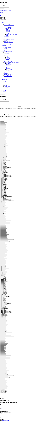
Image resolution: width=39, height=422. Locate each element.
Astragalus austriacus (4, 382)
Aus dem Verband (7, 24)
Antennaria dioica (3, 191)
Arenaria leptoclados (3, 208)
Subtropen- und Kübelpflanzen (8, 74)
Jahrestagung (8, 30)
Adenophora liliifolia (3, 266)
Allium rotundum (3, 165)
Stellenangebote (6, 36)
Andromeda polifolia (3, 184)
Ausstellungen (8, 31)
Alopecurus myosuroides (4, 172)
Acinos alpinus (3, 264)
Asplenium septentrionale (4, 376)
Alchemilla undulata (3, 156)
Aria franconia (3, 215)
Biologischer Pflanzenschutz (8, 61)
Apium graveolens (3, 198)
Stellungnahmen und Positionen (9, 39)
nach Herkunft (4, 102)
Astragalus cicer (3, 383)
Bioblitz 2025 (8, 26)
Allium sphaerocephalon (4, 168)
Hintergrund (8, 65)
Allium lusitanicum (3, 162)
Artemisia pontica (3, 365)
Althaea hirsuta (3, 173)
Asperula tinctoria (3, 369)
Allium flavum (3, 161)
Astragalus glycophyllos (4, 250)
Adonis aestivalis (3, 267)
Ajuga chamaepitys (3, 140)
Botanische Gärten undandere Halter (9, 68)
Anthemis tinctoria (3, 192)
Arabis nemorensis (3, 205)
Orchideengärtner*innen (7, 75)
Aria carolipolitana (3, 211)
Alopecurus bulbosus (4, 171)
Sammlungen (6, 50)
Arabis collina (2, 204)
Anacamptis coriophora (4, 178)
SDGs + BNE (8, 57)
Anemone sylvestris (3, 189)
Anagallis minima (3, 181)
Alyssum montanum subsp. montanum (6, 176)
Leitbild (7, 56)
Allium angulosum (3, 159)
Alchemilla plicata (3, 152)
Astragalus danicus (3, 384)
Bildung (5, 48)
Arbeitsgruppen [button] (4, 51)
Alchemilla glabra (3, 147)
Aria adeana (2, 210)
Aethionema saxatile (3, 135)
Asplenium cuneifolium (4, 373)
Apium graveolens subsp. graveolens (6, 199)
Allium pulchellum (3, 164)
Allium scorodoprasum (4, 166)
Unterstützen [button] (4, 83)
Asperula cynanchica (4, 368)
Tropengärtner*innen (7, 77)
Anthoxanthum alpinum (4, 195)
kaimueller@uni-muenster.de (5, 420)
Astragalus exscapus (4, 249)
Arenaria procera (3, 209)
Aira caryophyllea (3, 138)
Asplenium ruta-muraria (4, 374)
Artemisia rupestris (3, 366)
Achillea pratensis (3, 260)
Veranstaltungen (6, 25)
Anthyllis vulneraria (3, 197)
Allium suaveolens (3, 170)
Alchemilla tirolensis (3, 155)
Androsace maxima (3, 187)
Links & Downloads (9, 69)
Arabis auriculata (3, 202)
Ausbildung (6, 49)
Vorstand (5, 40)
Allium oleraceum (3, 163)
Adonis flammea (3, 269)
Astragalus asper (3, 381)
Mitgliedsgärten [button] (4, 79)
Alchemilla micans (3, 150)
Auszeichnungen (6, 42)
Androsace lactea (3, 186)
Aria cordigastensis (3, 213)
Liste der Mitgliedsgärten (8, 82)
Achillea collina (3, 259)
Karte (5, 81)
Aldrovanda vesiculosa (4, 157)
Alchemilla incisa (3, 149)
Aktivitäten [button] (4, 45)
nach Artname (4, 99)
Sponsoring (6, 87)
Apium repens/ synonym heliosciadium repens (7, 200)
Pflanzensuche (3, 94)
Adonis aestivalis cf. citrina (4, 268)
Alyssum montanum (3, 174)
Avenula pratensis (3, 256)
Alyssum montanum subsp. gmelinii (6, 175)
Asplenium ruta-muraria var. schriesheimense (7, 375)
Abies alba (2, 257)
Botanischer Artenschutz (8, 62)
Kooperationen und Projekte (8, 44)
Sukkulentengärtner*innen (8, 76)
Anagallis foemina (3, 180)
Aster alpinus (2, 378)
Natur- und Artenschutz (7, 47)
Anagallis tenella (3, 182)
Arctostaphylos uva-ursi (4, 207)
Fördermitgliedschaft (7, 86)
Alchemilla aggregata (4, 143)
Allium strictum (3, 169)
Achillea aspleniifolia (3, 258)
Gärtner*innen (6, 72)
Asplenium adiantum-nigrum (4, 370)
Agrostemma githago (3, 136)
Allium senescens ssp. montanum (5, 167)
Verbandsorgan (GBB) (7, 41)
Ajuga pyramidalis (3, 142)
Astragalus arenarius (3, 380)
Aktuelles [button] (3, 22)
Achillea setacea (3, 262)
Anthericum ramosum (4, 194)
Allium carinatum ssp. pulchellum (5, 160)
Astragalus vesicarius (4, 252)
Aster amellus (3, 379)
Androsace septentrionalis (4, 188)
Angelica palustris (3, 190)
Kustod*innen (6, 73)
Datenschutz (4, 91)
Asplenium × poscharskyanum (5, 377)
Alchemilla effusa (3, 146)
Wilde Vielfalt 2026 (9, 27)
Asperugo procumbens (4, 367)
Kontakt (3, 89)
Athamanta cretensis (3, 254)
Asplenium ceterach (3, 372)
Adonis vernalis (3, 134)
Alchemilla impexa (3, 148)
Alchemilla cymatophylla (4, 145)
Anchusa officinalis (3, 183)
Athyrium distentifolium (4, 255)
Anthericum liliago (3, 193)
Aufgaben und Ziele (7, 38)
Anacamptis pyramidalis (4, 179)
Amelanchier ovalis (3, 177)
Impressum (4, 90)
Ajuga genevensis (3, 141)
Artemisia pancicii (3, 364)
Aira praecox (2, 139)
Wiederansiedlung (8, 66)
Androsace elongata (3, 185)
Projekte (7, 59)
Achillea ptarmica (3, 261)
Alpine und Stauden (7, 53)
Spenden (5, 85)
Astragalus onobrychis (4, 251)
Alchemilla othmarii (3, 151)
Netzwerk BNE (8, 43)
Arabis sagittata (3, 206)
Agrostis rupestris (3, 137)
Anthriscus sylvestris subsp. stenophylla (6, 196)
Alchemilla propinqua (3, 153)
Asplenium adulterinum (4, 371)
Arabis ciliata (2, 203)
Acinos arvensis (3, 265)
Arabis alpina (2, 201)
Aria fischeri (2, 214)
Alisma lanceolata (3, 158)
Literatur (7, 70)
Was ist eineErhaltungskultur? (8, 64)
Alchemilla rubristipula (4, 154)
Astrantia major (3, 253)
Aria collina (2, 212)
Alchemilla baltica (3, 144)
